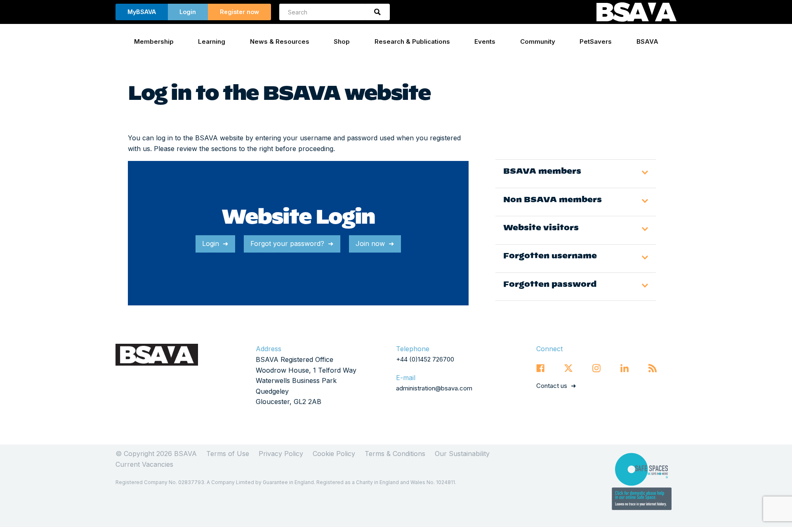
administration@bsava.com (434, 388)
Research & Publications (412, 41)
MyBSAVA (141, 11)
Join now (370, 243)
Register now (239, 11)
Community (537, 41)
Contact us (551, 386)
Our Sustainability (462, 453)
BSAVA (647, 41)
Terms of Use (227, 453)
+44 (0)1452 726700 (425, 359)
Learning (211, 41)
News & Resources (279, 41)
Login (187, 11)
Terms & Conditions (395, 453)
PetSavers (596, 41)
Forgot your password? (287, 243)
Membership (154, 41)
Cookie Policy (334, 453)
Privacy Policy (281, 453)
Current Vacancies (144, 464)
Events (484, 41)
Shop (342, 41)
